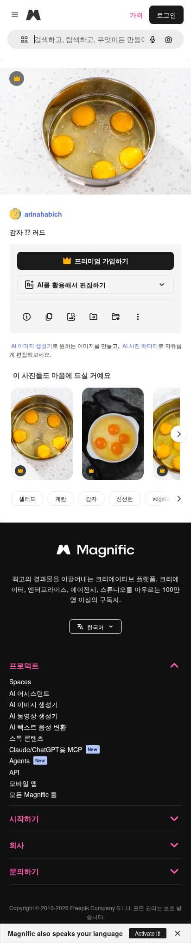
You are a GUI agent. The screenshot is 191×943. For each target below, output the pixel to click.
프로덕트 (24, 665)
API (14, 772)
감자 (91, 498)
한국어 (95, 627)
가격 (136, 14)
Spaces (20, 681)
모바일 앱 (23, 783)
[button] (95, 626)
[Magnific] (95, 552)
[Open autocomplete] (20, 39)
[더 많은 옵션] (137, 316)
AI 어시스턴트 (29, 693)
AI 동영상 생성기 (33, 715)
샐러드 (27, 498)
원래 (53, 79)
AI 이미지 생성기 (31, 345)
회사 (16, 845)
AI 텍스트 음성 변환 (37, 726)
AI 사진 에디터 (140, 345)
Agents (27, 760)
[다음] (179, 434)
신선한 (124, 498)
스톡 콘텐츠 (26, 737)
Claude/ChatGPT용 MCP (53, 749)
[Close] (177, 933)
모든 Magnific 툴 (33, 794)
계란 (60, 498)
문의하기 (24, 871)
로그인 (166, 14)
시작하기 (24, 818)
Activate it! (147, 933)
